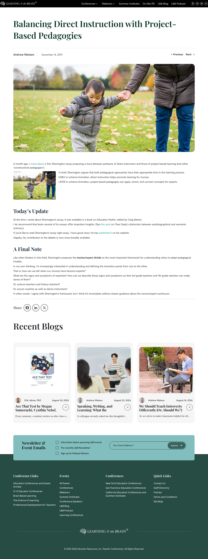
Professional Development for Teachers (34, 504)
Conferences (66, 487)
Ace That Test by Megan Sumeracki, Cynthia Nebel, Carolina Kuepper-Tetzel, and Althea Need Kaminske (36, 412)
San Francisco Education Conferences (126, 487)
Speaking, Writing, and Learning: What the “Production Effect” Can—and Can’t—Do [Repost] (97, 412)
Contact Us (159, 483)
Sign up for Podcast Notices (75, 453)
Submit (174, 445)
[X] (44, 307)
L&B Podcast (66, 510)
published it (105, 232)
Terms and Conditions (165, 496)
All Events (65, 483)
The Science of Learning (26, 500)
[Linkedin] (35, 307)
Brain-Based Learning (24, 495)
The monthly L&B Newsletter (75, 447)
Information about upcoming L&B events (81, 442)
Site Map (158, 501)
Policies (158, 492)
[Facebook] (27, 307)
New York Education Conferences (123, 483)
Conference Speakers (71, 501)
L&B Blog (64, 506)
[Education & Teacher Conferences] (18, 4)
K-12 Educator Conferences (27, 491)
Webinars (65, 492)
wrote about (37, 163)
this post (106, 224)
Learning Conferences (71, 515)
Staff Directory (161, 487)
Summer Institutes (70, 496)
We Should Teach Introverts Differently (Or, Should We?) (160, 408)
